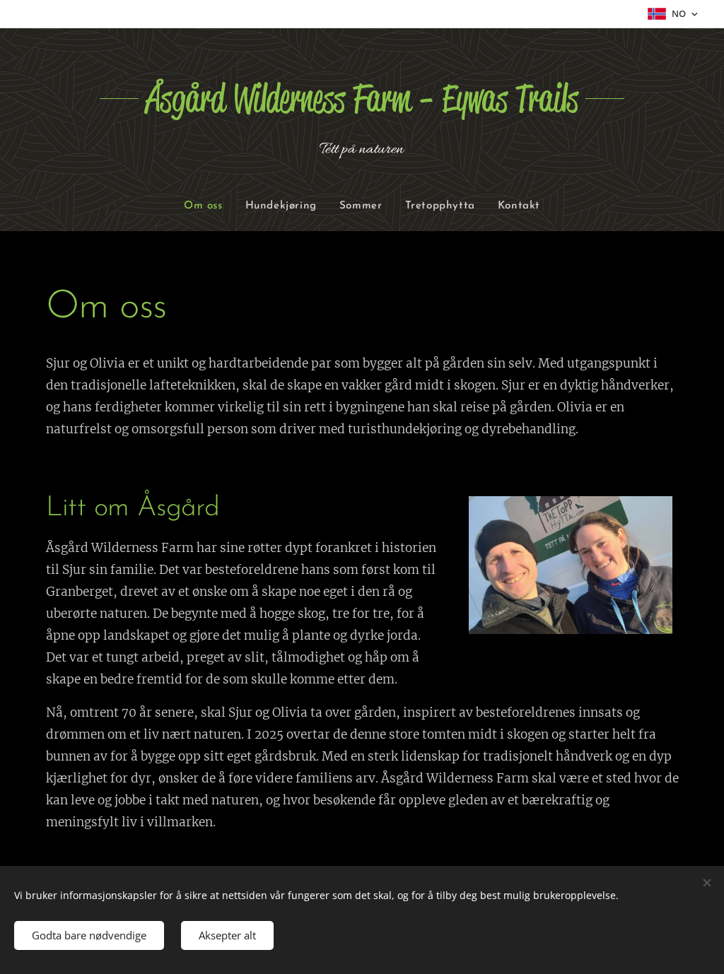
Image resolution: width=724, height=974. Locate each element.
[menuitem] (209, 206)
